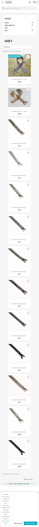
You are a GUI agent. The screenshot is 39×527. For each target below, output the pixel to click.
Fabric (7, 23)
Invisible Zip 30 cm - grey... (19, 79)
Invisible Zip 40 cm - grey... (19, 111)
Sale (6, 28)
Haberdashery (10, 25)
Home (8, 18)
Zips (6, 30)
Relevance (19, 47)
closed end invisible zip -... (19, 143)
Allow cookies (30, 523)
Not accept (18, 523)
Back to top (29, 479)
